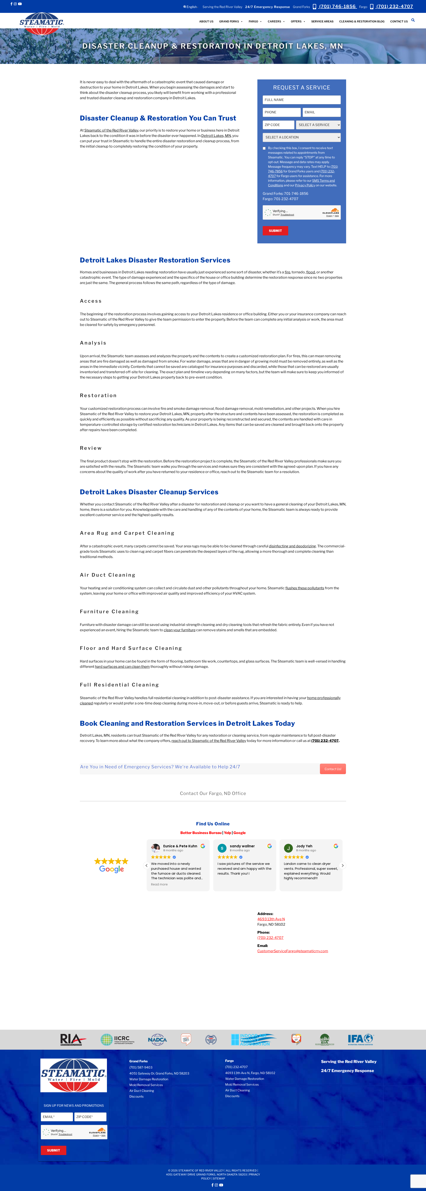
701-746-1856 (296, 193)
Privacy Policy (305, 185)
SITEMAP (219, 1178)
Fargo (253, 21)
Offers (296, 21)
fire (287, 272)
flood (310, 272)
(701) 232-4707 (236, 1067)
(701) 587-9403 (140, 1067)
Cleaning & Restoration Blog (362, 21)
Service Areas (322, 21)
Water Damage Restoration (148, 1079)
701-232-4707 (286, 199)
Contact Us (399, 21)
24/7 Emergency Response (267, 7)
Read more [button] (292, 885)
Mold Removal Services (146, 1085)
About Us (206, 21)
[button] (342, 865)
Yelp (227, 833)
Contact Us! (333, 769)
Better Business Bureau (201, 833)
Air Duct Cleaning (141, 1090)
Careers (274, 21)
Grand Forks (229, 21)
